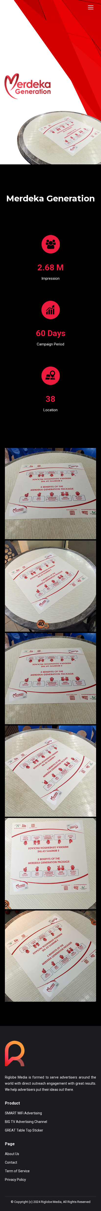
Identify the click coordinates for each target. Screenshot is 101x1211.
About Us (12, 1154)
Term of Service (17, 1171)
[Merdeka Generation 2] (50, 586)
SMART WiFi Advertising (24, 1113)
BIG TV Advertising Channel (26, 1122)
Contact (11, 1162)
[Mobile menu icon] (91, 7)
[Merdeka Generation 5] (50, 771)
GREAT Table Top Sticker (24, 1130)
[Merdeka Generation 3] (50, 678)
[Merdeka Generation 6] (50, 956)
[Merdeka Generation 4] (50, 863)
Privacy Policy (15, 1180)
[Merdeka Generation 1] (50, 493)
